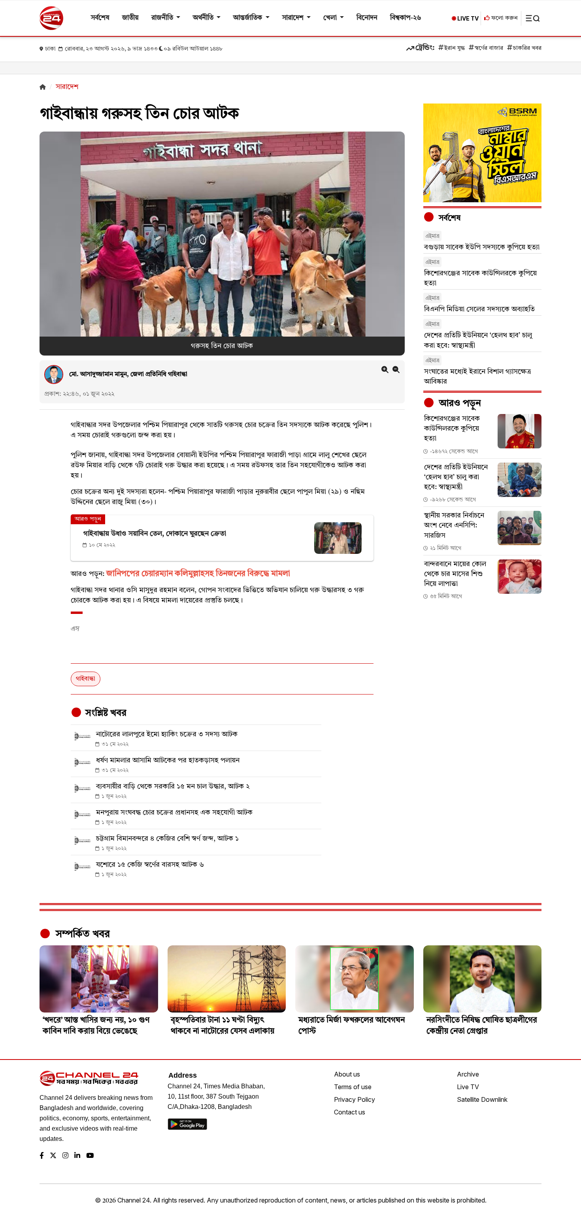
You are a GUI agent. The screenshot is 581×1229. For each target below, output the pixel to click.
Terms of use (353, 1087)
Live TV (468, 1087)
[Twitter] (53, 1156)
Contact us (349, 1112)
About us (347, 1074)
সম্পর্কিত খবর (81, 934)
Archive (468, 1074)
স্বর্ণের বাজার (489, 48)
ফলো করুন (504, 18)
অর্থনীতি (204, 18)
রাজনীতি (163, 18)
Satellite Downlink (482, 1099)
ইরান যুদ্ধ (454, 48)
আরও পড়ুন (459, 403)
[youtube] (90, 1156)
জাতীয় (130, 18)
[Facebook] (42, 1156)
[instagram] (65, 1156)
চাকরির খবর (527, 48)
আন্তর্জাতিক (248, 18)
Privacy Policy (354, 1099)
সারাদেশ (293, 18)
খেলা (330, 18)
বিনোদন (367, 18)
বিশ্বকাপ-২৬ (405, 18)
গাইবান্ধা (85, 679)
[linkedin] (77, 1156)
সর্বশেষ (100, 18)
